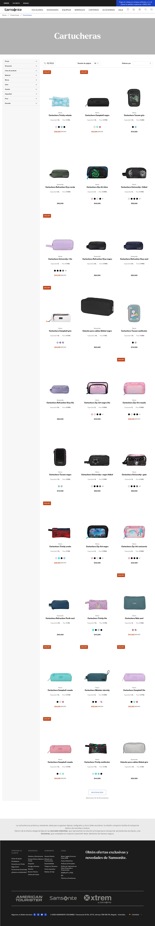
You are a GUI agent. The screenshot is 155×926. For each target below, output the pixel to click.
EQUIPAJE (66, 10)
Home (4, 15)
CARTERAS (94, 10)
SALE (120, 10)
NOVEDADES (52, 10)
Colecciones (14, 15)
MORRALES (80, 10)
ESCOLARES (37, 10)
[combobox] (135, 914)
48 (95, 63)
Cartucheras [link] (27, 15)
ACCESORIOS (108, 10)
